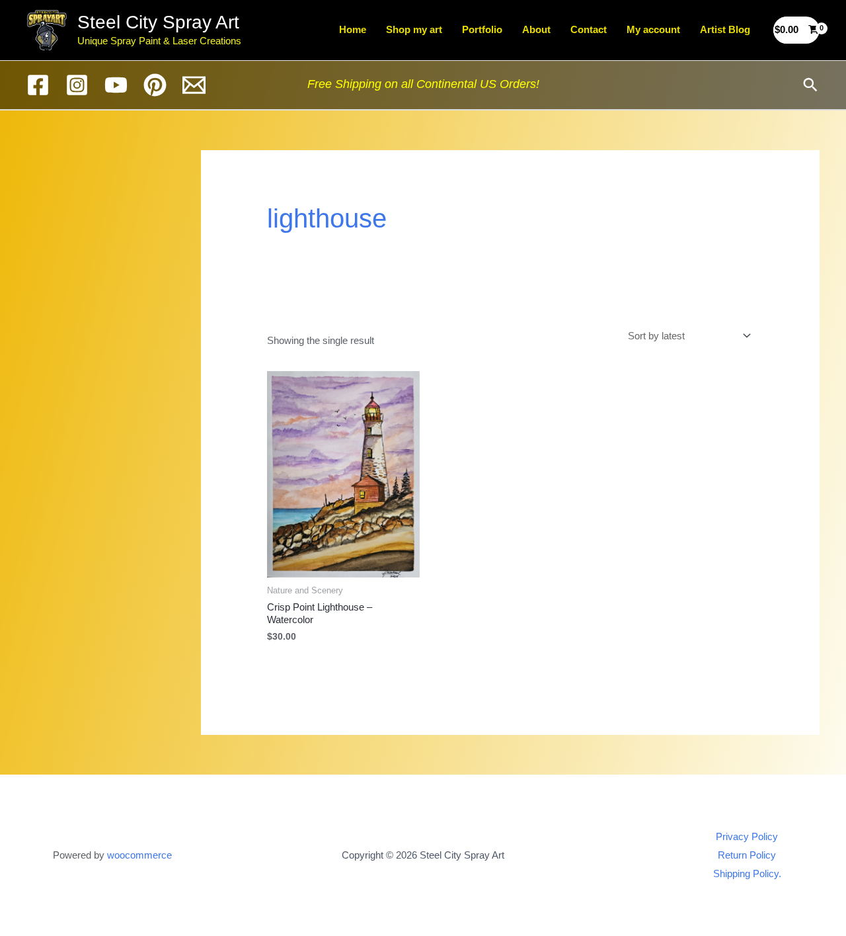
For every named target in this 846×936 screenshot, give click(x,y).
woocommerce (139, 855)
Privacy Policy (747, 836)
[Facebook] (38, 85)
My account (653, 29)
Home (352, 29)
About (536, 29)
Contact (588, 29)
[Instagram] (77, 85)
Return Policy (747, 855)
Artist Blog (725, 29)
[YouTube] (116, 85)
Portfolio (482, 29)
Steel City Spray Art (158, 22)
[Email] (194, 85)
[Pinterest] (155, 85)
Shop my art (414, 29)
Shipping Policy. (747, 873)
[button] (810, 84)
